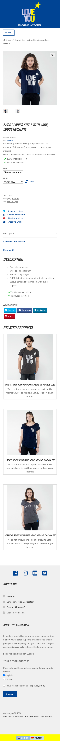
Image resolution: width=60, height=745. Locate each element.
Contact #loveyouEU (16, 607)
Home (8, 40)
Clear (31, 181)
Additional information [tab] (14, 241)
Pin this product (15, 218)
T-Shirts (16, 40)
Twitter (11, 310)
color (5, 177)
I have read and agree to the (25, 685)
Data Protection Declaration (20, 601)
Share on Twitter (16, 211)
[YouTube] (35, 574)
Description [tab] (8, 233)
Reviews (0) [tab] (8, 249)
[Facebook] (15, 574)
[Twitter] (44, 574)
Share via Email (15, 221)
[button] (52, 55)
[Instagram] (25, 574)
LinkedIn (41, 310)
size (5, 168)
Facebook (26, 310)
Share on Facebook (16, 214)
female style (12, 201)
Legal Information (16, 612)
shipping (10, 140)
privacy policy (38, 685)
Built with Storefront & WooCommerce (38, 716)
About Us (11, 596)
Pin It (11, 316)
